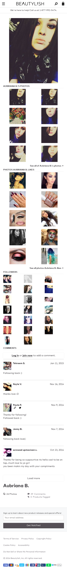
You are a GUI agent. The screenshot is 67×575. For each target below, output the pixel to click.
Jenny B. (17, 429)
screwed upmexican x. (25, 450)
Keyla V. (17, 384)
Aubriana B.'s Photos (16, 86)
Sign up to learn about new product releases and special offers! (32, 513)
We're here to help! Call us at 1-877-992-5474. (33, 10)
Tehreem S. (19, 363)
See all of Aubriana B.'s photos (45, 166)
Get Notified (33, 525)
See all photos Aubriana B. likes (45, 268)
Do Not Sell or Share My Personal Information (24, 552)
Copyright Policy (43, 539)
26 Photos (11, 494)
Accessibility (23, 545)
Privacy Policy (27, 539)
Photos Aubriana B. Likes (18, 170)
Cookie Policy (9, 545)
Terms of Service (11, 539)
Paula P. (17, 405)
